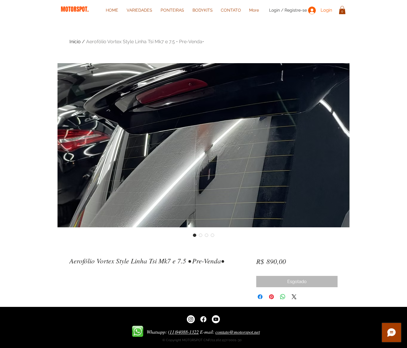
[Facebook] (203, 319)
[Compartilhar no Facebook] (260, 296)
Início (75, 41)
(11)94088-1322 (183, 332)
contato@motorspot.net (237, 332)
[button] (342, 10)
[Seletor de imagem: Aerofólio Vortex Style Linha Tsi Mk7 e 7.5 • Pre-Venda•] (195, 235)
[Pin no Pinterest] (271, 296)
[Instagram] (191, 319)
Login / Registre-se (288, 10)
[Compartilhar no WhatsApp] (282, 296)
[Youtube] (216, 319)
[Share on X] (294, 296)
